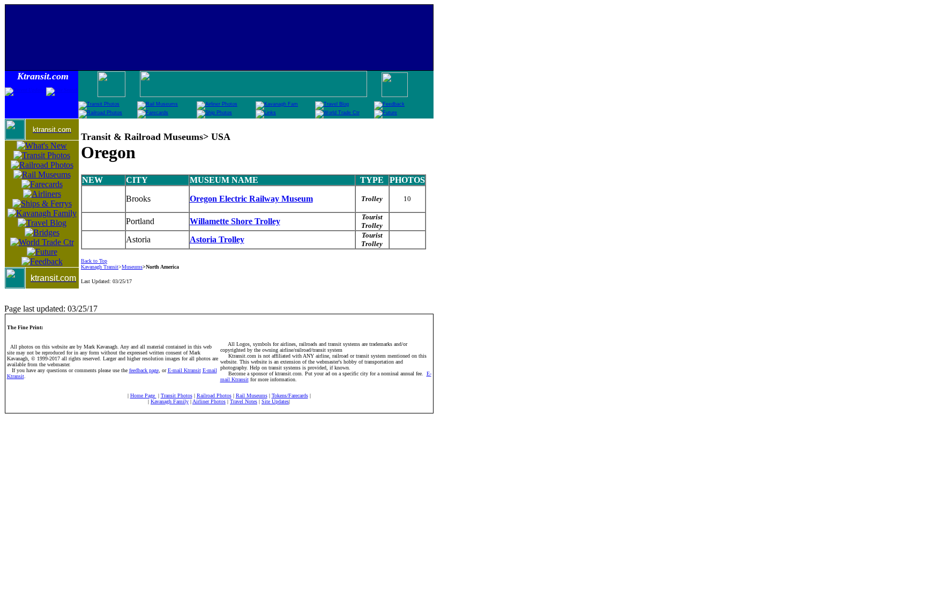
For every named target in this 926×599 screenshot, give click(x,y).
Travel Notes (243, 401)
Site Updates (275, 401)
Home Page (143, 395)
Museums (132, 267)
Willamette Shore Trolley (235, 221)
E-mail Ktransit (184, 370)
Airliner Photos (209, 401)
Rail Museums (251, 395)
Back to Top (94, 261)
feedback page (144, 370)
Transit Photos (176, 395)
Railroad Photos (214, 395)
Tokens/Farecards (290, 395)
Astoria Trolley (217, 239)
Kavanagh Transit (99, 267)
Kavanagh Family (170, 401)
